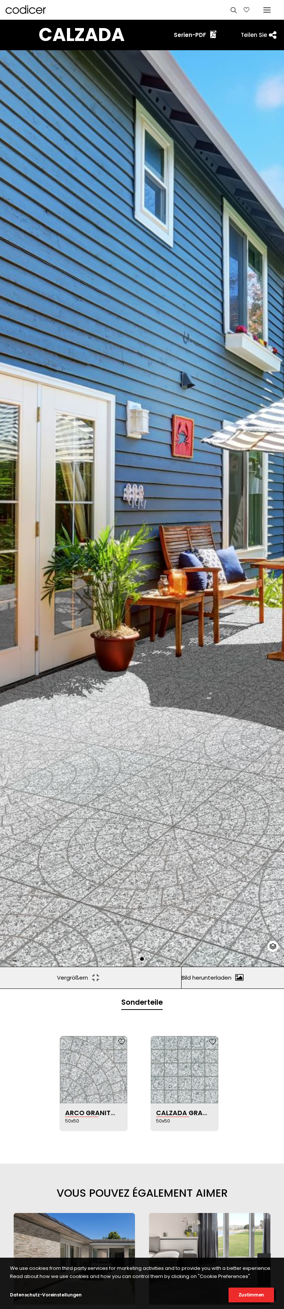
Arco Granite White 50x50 (112, 1112)
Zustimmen (251, 1295)
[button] (142, 959)
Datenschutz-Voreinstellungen (46, 1295)
